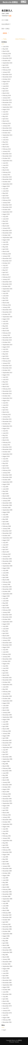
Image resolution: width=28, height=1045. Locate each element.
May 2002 (5, 670)
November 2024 (7, 77)
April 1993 (5, 810)
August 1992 (6, 826)
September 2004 (7, 622)
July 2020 (5, 188)
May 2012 (5, 407)
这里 (10, 15)
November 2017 (7, 261)
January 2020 (6, 202)
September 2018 (7, 237)
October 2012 (6, 396)
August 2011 (6, 428)
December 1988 (7, 892)
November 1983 (7, 982)
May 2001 (5, 689)
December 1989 (7, 868)
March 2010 (6, 468)
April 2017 (5, 272)
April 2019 (5, 223)
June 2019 (5, 219)
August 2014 (6, 347)
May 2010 (5, 463)
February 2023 (7, 123)
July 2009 (5, 486)
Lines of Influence (20, 39)
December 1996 (7, 757)
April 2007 (5, 549)
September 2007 (7, 538)
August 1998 (6, 736)
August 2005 (6, 596)
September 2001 (7, 684)
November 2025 (7, 58)
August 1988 (6, 901)
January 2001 (6, 694)
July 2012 (5, 403)
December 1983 (7, 980)
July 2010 (5, 459)
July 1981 (5, 996)
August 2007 (6, 540)
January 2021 (6, 174)
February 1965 (7, 1020)
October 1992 (6, 822)
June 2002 (6, 668)
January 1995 (6, 782)
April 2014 (5, 356)
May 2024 (5, 88)
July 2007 (5, 542)
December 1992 (7, 819)
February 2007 (7, 554)
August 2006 (6, 568)
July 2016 (5, 293)
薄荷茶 (5, 33)
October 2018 (6, 235)
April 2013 (5, 384)
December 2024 (7, 74)
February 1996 (7, 768)
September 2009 (7, 482)
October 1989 (6, 873)
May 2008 (5, 519)
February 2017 (7, 277)
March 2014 (6, 358)
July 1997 (5, 750)
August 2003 (6, 647)
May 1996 (5, 764)
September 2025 (7, 63)
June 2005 (5, 601)
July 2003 (5, 649)
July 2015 (5, 321)
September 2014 (7, 344)
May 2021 (5, 168)
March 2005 (6, 608)
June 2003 (5, 652)
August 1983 (6, 987)
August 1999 (6, 719)
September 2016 (7, 289)
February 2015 (7, 333)
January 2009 (6, 500)
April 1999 (5, 726)
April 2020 (5, 195)
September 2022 (7, 135)
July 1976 (5, 1015)
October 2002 (6, 661)
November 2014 (7, 340)
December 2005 (7, 587)
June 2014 (5, 351)
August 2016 (6, 291)
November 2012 (7, 393)
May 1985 (5, 955)
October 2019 (6, 209)
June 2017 (5, 268)
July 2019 (5, 216)
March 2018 (6, 251)
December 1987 (7, 915)
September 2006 (7, 566)
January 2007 (6, 556)
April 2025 (5, 65)
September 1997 (7, 747)
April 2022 (5, 144)
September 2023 (7, 107)
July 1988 (5, 903)
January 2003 (6, 656)
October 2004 (6, 619)
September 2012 (7, 398)
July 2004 (5, 626)
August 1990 (6, 854)
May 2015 (5, 326)
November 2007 (7, 533)
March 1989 (6, 887)
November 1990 (7, 852)
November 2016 (7, 284)
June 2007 (6, 545)
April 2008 (5, 521)
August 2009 (6, 484)
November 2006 (7, 561)
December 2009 (7, 475)
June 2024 (6, 86)
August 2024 (6, 81)
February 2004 (7, 638)
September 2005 (7, 594)
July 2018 (5, 242)
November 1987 (7, 917)
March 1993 (6, 812)
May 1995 (5, 775)
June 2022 (6, 140)
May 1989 (5, 882)
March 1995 (6, 780)
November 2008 (7, 505)
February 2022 (7, 149)
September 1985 (7, 952)
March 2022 (6, 147)
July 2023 (5, 112)
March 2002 (6, 675)
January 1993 (6, 817)
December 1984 (7, 961)
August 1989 (6, 875)
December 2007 (7, 531)
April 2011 (5, 438)
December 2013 (7, 365)
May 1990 (5, 859)
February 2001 (7, 691)
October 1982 (6, 989)
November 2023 (7, 102)
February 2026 (7, 53)
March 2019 (6, 226)
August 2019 (6, 214)
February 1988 (7, 913)
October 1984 (6, 964)
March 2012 (6, 412)
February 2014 (7, 361)
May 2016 (5, 298)
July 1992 (5, 829)
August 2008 (6, 512)
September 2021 (7, 161)
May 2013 (5, 382)
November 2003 (7, 645)
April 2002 (5, 673)
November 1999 (7, 715)
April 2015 (5, 328)
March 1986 (6, 945)
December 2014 (7, 337)
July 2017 (5, 265)
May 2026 (5, 49)
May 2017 (5, 270)
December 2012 (7, 391)
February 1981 (7, 1003)
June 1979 (5, 1008)
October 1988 (6, 896)
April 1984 (5, 975)
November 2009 (7, 477)
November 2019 (7, 207)
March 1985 (6, 957)
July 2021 (5, 163)
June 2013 (5, 379)
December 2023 (7, 100)
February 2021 (7, 172)
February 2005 (7, 610)
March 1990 (6, 864)
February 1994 (7, 794)
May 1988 (5, 908)
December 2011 (7, 419)
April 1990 (5, 861)
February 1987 (7, 924)
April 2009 (5, 493)
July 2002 (5, 666)
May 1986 (5, 941)
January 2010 (6, 473)
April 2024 (5, 91)
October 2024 (6, 79)
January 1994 (6, 796)
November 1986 (7, 929)
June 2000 (6, 705)
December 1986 (7, 927)
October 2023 (6, 105)
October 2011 (6, 424)
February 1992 (7, 836)
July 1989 (5, 878)
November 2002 (7, 659)
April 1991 (5, 845)
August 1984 (6, 968)
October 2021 (6, 158)
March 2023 (6, 121)
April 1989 (5, 885)
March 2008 (6, 524)
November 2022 (7, 130)
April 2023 (5, 119)
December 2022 (7, 128)
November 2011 (7, 421)
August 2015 (6, 319)
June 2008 (6, 517)
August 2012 (6, 400)
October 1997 (6, 745)
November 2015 (7, 312)
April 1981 (5, 999)
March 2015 (6, 330)
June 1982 (5, 992)
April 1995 (5, 778)
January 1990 (6, 866)
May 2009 (5, 491)
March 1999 (6, 729)
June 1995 (5, 773)
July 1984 (5, 971)
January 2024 (6, 98)
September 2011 (7, 426)
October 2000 (6, 698)
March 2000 (6, 710)
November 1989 (7, 871)
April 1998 (5, 738)
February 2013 (7, 389)
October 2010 (6, 452)
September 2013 (7, 372)
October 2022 (6, 133)
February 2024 (7, 95)
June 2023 (5, 114)
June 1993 (5, 808)
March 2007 (6, 552)
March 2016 (6, 303)
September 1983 (7, 985)
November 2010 (7, 449)
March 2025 (6, 67)
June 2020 (6, 191)
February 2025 (7, 70)
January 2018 (6, 256)
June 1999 (5, 724)
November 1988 (7, 894)
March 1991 (6, 847)
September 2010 (7, 454)
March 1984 (6, 978)
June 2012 (5, 405)
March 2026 (6, 51)
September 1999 (7, 717)
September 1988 (7, 899)
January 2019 (6, 228)
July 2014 (5, 349)
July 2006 (5, 570)
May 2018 (5, 247)
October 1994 (6, 787)
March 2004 (6, 636)
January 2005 (6, 612)
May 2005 (5, 603)
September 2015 (7, 317)
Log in (4, 1030)
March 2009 (6, 496)
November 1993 (7, 801)
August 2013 (6, 375)
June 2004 (6, 629)
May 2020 (5, 193)
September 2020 (7, 184)
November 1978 (7, 1013)
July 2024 (5, 84)
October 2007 (6, 535)
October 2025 (6, 60)
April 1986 (5, 943)
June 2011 (5, 433)
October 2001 (6, 682)
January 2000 (6, 712)
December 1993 (7, 799)
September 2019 (7, 212)
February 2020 (7, 200)
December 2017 (7, 258)
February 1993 (7, 815)
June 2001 (5, 687)
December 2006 (7, 559)
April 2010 (5, 466)
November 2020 (7, 179)
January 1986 (6, 948)
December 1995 (7, 771)
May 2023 (5, 116)
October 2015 (6, 314)
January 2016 (6, 307)
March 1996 (6, 766)
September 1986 (7, 934)
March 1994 (6, 792)
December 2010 (7, 447)
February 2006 (7, 582)
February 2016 (7, 305)
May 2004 (5, 631)
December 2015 (7, 310)
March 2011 (6, 440)
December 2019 (7, 205)
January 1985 (6, 959)
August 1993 (6, 805)
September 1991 (7, 840)
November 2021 (7, 156)
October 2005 (6, 591)
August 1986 (6, 936)
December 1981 (7, 994)
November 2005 (7, 589)
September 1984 (7, 966)
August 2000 (6, 703)
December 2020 (7, 177)
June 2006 (6, 573)
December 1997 (7, 740)
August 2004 (6, 624)
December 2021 (7, 154)
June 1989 (5, 880)
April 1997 (5, 754)
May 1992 (5, 833)
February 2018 (7, 254)
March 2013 (6, 386)
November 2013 (7, 368)
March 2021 (6, 170)
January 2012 (6, 417)
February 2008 (7, 526)
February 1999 (7, 731)
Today (4, 39)
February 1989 (7, 889)
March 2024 (6, 93)
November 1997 (7, 743)
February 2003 (7, 654)
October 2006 (6, 563)
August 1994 (6, 789)
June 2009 (6, 489)
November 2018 (7, 233)
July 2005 (5, 598)
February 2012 (7, 414)
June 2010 (5, 461)
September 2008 (7, 510)
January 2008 (6, 528)
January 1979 (6, 1010)
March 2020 (6, 198)
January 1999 (6, 733)
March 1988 (6, 910)
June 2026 (6, 46)
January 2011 (6, 445)
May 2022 (5, 142)
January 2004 (6, 640)
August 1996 (6, 761)
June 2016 (5, 296)
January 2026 (6, 56)
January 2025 (6, 72)
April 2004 (5, 633)
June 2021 (5, 165)
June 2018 (5, 244)
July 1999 (5, 722)
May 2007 (5, 547)
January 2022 (6, 151)
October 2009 (6, 480)
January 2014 (6, 363)
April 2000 (5, 708)
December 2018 (7, 230)
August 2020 (6, 186)
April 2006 (5, 577)
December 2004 (7, 615)
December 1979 (7, 1006)
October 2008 (6, 507)
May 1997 (5, 752)
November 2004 (7, 617)
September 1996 (7, 759)
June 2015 (5, 324)
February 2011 (7, 442)
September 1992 (7, 824)
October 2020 (6, 181)
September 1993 (7, 803)
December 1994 (7, 785)
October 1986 (6, 931)
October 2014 (6, 342)
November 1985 (7, 950)
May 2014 (5, 354)
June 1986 (5, 938)
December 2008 (7, 503)
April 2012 (5, 410)
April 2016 (5, 300)
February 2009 (7, 498)
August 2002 (6, 663)
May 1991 (5, 843)
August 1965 (6, 1017)
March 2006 (6, 580)
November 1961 (7, 1022)
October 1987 (6, 920)
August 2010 (6, 456)
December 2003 (7, 643)
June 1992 (5, 831)
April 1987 (5, 922)
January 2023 (6, 126)
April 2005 (5, 605)
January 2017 (6, 279)
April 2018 (5, 249)
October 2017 (6, 263)
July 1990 (5, 857)
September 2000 (7, 701)
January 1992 (6, 838)
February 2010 (7, 470)
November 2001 (7, 680)
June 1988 (5, 906)
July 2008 (5, 514)
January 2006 (6, 584)
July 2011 (5, 431)
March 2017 (6, 275)
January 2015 (6, 335)
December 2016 (7, 282)
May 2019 (5, 221)
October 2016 (6, 286)
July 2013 (5, 377)
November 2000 (7, 696)
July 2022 (5, 137)
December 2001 (7, 677)
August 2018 (6, 240)
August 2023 (6, 109)
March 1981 (6, 1001)
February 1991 (7, 850)
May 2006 (5, 575)
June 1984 (5, 973)
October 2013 (6, 370)
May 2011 (5, 435)
